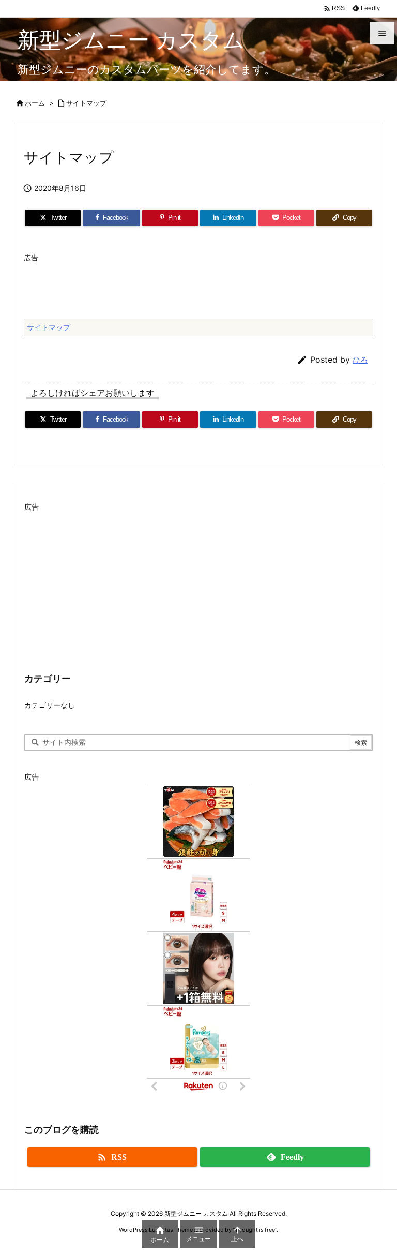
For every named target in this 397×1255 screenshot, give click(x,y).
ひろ (360, 360)
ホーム (35, 103)
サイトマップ (86, 103)
